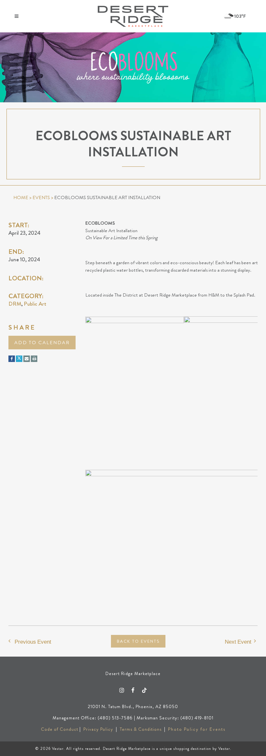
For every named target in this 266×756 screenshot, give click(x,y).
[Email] (26, 358)
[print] (34, 358)
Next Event (238, 641)
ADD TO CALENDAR (42, 342)
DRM (14, 304)
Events (41, 197)
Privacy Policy (98, 729)
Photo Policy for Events (196, 729)
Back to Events (138, 641)
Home (20, 197)
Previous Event (33, 641)
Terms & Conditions (141, 729)
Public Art (35, 304)
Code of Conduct (59, 729)
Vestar (58, 748)
